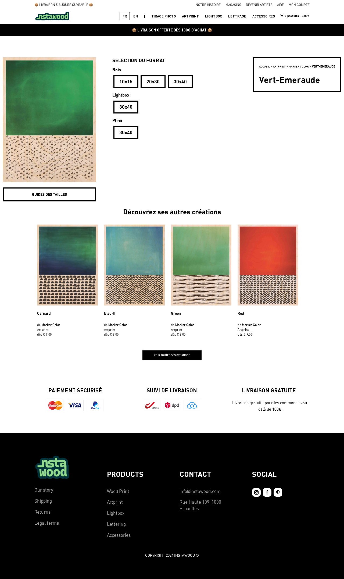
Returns (42, 512)
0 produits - (297, 15)
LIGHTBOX (213, 16)
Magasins (233, 5)
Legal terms (46, 523)
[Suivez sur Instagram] (256, 492)
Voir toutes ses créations (172, 355)
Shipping (43, 501)
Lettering (116, 524)
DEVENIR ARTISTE (259, 5)
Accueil (264, 66)
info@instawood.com (200, 491)
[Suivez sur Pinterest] (278, 492)
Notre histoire (208, 5)
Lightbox (115, 513)
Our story (43, 490)
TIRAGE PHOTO (163, 16)
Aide (280, 5)
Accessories (119, 535)
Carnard (44, 313)
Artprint (115, 502)
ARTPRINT (190, 16)
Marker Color (299, 66)
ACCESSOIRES (263, 16)
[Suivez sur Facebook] (267, 492)
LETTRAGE (237, 16)
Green (176, 313)
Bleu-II (109, 313)
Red (241, 313)
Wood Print (118, 491)
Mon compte (299, 5)
